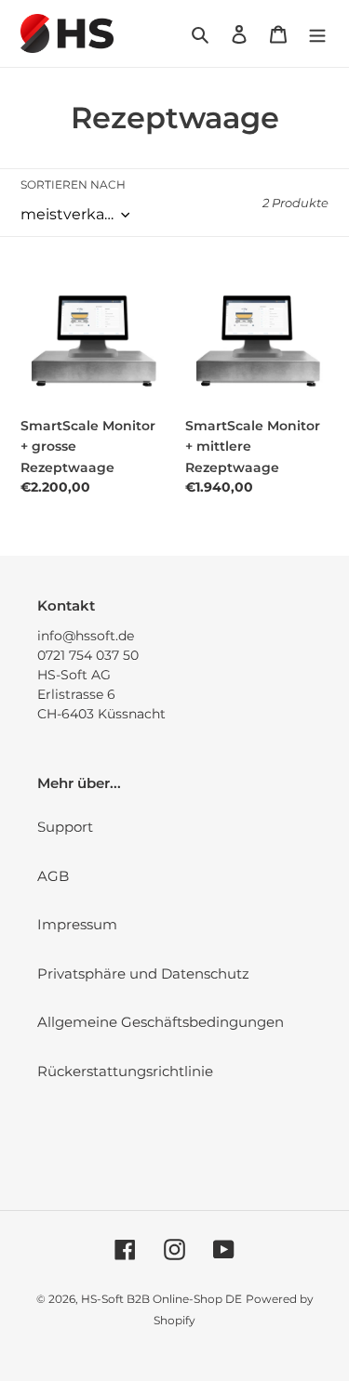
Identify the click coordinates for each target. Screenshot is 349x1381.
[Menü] (317, 34)
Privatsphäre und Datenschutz (143, 973)
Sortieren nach (73, 184)
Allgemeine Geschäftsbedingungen (160, 1022)
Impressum (77, 924)
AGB (53, 876)
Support (65, 826)
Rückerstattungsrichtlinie (125, 1071)
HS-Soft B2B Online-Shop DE (161, 1299)
